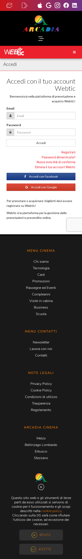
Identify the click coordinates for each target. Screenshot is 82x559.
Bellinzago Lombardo (41, 444)
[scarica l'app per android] (50, 6)
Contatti (41, 355)
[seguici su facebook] (67, 6)
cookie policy (51, 511)
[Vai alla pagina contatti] (14, 6)
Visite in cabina (41, 300)
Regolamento (41, 410)
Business (41, 307)
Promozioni (41, 281)
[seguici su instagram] (59, 6)
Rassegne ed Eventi (41, 287)
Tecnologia (41, 268)
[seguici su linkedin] (76, 6)
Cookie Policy (41, 390)
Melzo (41, 438)
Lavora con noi (41, 348)
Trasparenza (41, 403)
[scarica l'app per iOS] (41, 6)
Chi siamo (41, 261)
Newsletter (41, 342)
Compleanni (41, 294)
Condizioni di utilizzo (41, 396)
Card (41, 274)
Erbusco (41, 451)
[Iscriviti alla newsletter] (29, 6)
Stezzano (41, 458)
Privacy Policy (41, 383)
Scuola (41, 314)
